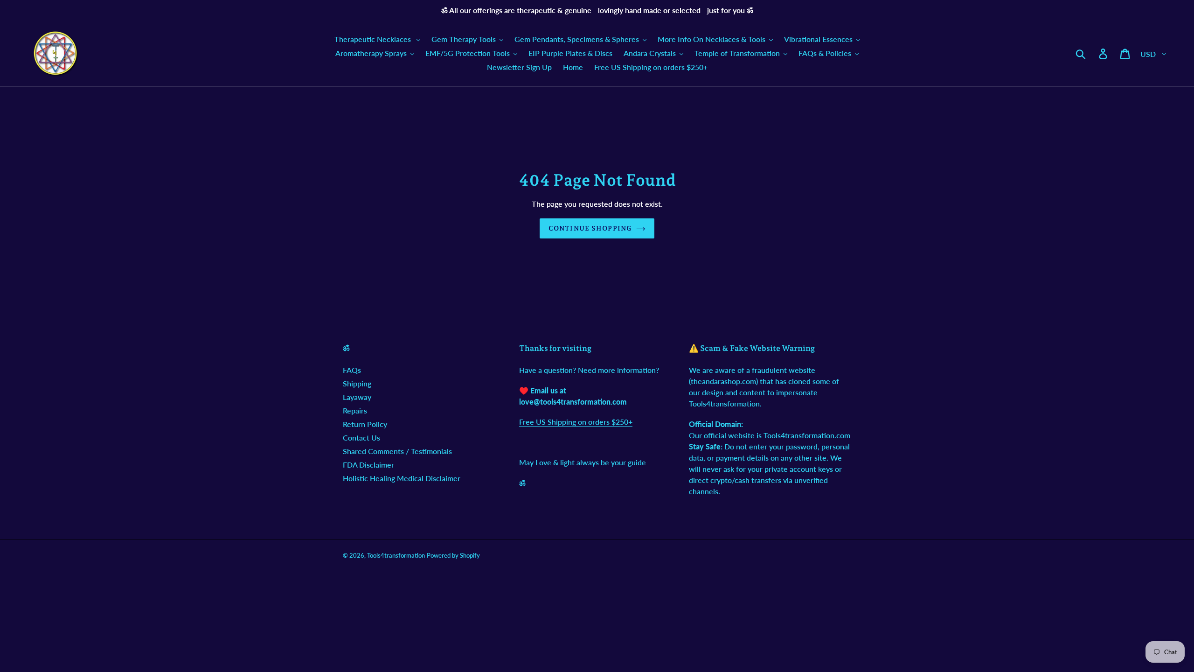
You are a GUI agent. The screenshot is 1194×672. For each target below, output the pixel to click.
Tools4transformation (396, 555)
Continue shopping (590, 228)
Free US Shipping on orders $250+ (575, 421)
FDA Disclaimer (368, 464)
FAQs (352, 369)
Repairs (355, 410)
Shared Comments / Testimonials (397, 451)
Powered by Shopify (453, 555)
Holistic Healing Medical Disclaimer (401, 478)
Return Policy (365, 424)
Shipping (357, 383)
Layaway (357, 396)
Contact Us (361, 437)
